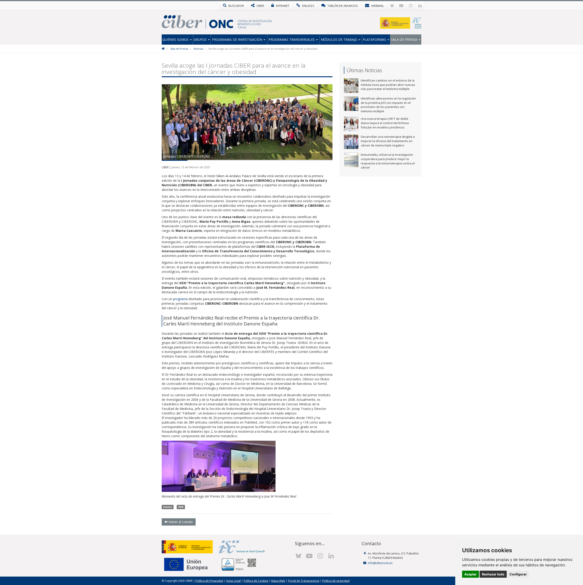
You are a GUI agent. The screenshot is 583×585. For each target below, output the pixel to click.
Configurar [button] (518, 574)
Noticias (198, 48)
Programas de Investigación (237, 39)
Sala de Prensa (404, 39)
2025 (181, 506)
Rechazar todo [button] (493, 574)
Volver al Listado (180, 522)
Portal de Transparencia (303, 581)
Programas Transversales (292, 39)
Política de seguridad (336, 581)
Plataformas (375, 39)
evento (167, 506)
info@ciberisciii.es (380, 563)
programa (181, 299)
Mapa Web (278, 581)
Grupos (200, 39)
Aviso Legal (233, 581)
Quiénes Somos (175, 39)
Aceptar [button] (470, 574)
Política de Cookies (256, 581)
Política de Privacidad (209, 581)
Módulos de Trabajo (339, 39)
